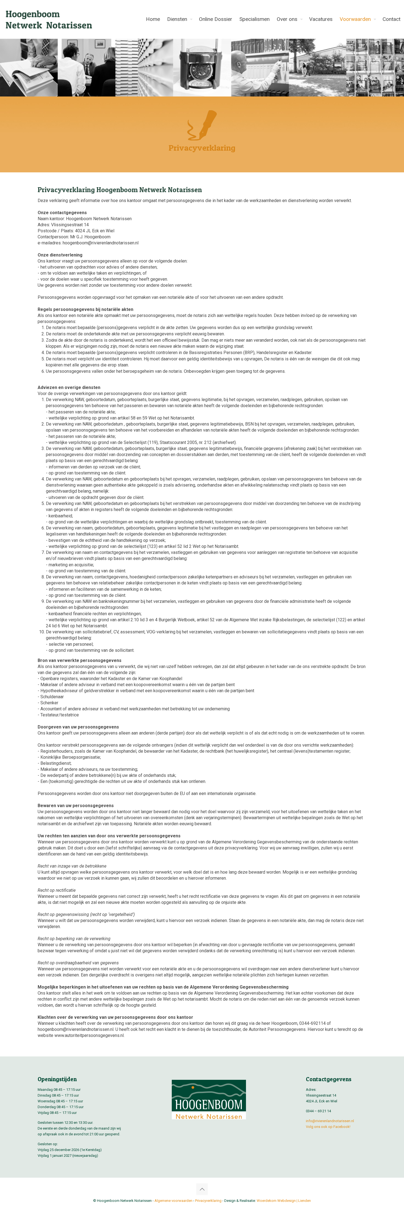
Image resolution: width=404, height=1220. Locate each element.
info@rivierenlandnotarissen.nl (330, 1121)
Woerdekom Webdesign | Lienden (284, 1201)
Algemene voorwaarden (173, 1201)
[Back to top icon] (202, 1189)
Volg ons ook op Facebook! (328, 1127)
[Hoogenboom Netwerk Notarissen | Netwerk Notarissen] (49, 19)
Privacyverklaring (208, 1201)
